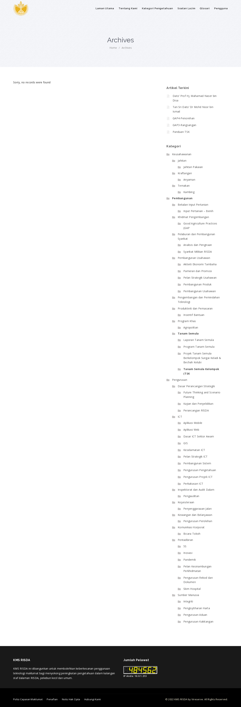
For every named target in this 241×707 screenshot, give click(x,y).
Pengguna (221, 8)
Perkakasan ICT (193, 483)
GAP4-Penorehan (183, 118)
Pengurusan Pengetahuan (199, 470)
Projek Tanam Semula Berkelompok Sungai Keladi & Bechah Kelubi (202, 358)
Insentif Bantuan (193, 315)
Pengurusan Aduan (195, 615)
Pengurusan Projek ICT (198, 477)
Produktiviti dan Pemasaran (195, 308)
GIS (185, 443)
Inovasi (187, 553)
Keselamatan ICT (194, 450)
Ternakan (184, 185)
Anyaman (189, 179)
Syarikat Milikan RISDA (197, 251)
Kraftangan (185, 173)
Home (113, 47)
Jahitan (182, 160)
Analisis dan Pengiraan (197, 245)
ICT (180, 416)
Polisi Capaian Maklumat (28, 699)
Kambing (188, 192)
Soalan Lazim (186, 8)
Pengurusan (179, 380)
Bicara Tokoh (192, 533)
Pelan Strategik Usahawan (200, 277)
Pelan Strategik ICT (195, 456)
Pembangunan (182, 198)
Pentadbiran (185, 540)
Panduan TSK (181, 132)
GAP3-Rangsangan (184, 125)
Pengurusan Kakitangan (198, 621)
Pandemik (189, 559)
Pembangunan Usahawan (194, 258)
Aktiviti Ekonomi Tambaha (200, 264)
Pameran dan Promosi (197, 271)
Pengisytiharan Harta (196, 608)
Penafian (52, 699)
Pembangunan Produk (197, 284)
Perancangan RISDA (196, 410)
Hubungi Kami (92, 699)
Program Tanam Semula (198, 346)
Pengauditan (191, 496)
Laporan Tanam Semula (198, 340)
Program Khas (187, 321)
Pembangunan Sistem (197, 463)
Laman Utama (105, 8)
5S (185, 546)
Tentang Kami (128, 8)
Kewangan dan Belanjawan (195, 515)
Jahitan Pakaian (193, 167)
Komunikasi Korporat (191, 527)
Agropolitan (190, 327)
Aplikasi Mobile (192, 423)
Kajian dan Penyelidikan (198, 403)
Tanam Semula (188, 333)
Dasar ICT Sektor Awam (198, 436)
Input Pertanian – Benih (198, 211)
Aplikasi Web (191, 429)
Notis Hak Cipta (71, 699)
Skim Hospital (192, 589)
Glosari (205, 8)
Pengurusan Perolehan (197, 521)
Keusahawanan (181, 154)
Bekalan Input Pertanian (193, 204)
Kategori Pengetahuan (157, 8)
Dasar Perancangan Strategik (196, 386)
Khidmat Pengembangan (193, 217)
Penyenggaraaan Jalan (197, 508)
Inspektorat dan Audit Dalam (196, 489)
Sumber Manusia (188, 595)
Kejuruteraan (186, 502)
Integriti (188, 601)
